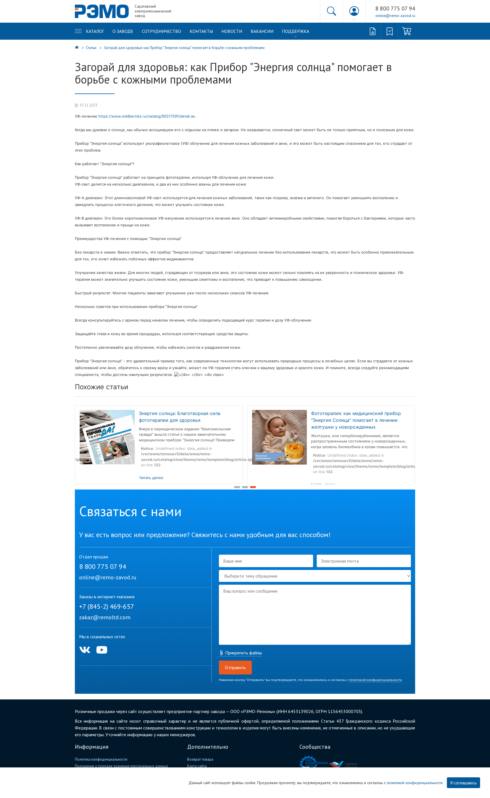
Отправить (235, 667)
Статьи (91, 47)
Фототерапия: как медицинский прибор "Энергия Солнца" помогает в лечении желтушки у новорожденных (356, 420)
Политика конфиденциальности (101, 759)
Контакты (201, 31)
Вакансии (262, 31)
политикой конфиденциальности (375, 680)
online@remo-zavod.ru (395, 15)
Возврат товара (200, 759)
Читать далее (151, 477)
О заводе (123, 31)
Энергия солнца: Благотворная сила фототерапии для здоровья (179, 416)
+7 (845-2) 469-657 (106, 606)
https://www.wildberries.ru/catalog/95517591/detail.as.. (147, 116)
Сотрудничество (161, 31)
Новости (231, 31)
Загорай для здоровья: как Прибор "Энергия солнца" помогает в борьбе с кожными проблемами (184, 47)
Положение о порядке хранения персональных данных (121, 766)
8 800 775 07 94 (395, 8)
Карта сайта (197, 766)
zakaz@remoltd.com (104, 617)
